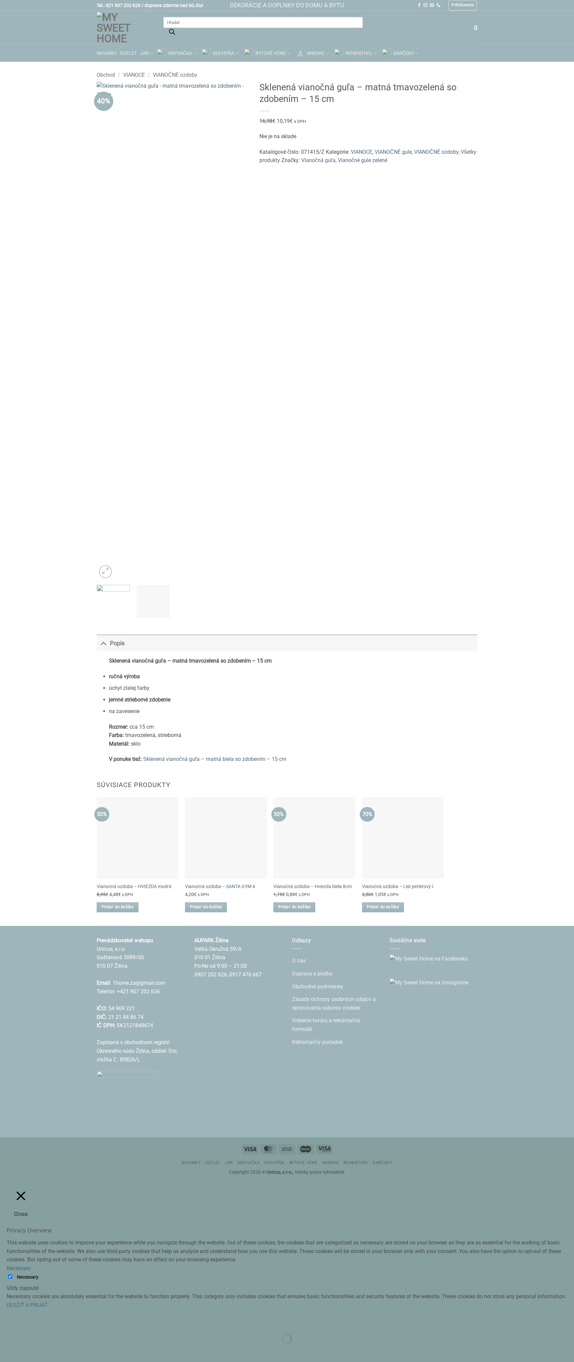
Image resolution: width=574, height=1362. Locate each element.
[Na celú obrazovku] (26, 1322)
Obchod (106, 75)
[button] (462, 5)
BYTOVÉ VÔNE (270, 53)
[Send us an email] (432, 5)
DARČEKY (403, 53)
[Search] (172, 33)
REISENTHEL (358, 53)
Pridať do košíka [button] (118, 907)
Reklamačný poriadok (317, 1042)
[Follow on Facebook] (419, 5)
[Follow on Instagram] (426, 5)
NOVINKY (107, 53)
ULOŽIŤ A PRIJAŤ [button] (27, 1305)
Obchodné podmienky (317, 986)
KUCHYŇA (223, 53)
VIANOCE (134, 75)
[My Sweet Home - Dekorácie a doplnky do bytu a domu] (125, 28)
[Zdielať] (45, 1322)
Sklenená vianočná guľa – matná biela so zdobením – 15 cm (214, 759)
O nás (299, 960)
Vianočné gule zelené (362, 160)
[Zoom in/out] (6, 1322)
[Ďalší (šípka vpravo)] (26, 1350)
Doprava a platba (312, 973)
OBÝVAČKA (180, 53)
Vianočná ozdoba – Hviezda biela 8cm (312, 886)
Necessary (28, 1277)
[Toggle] (103, 643)
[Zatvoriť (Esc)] (64, 1322)
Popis (117, 643)
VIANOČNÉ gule (393, 152)
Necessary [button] (19, 1268)
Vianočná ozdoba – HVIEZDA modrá (134, 886)
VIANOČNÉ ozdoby (175, 75)
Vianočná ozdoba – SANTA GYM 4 (220, 886)
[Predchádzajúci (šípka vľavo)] (6, 1350)
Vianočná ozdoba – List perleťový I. (398, 886)
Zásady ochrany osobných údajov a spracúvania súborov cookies (334, 1003)
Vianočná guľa (318, 160)
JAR (144, 53)
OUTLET (128, 53)
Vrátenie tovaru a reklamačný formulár (326, 1024)
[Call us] (438, 5)
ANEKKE (316, 53)
